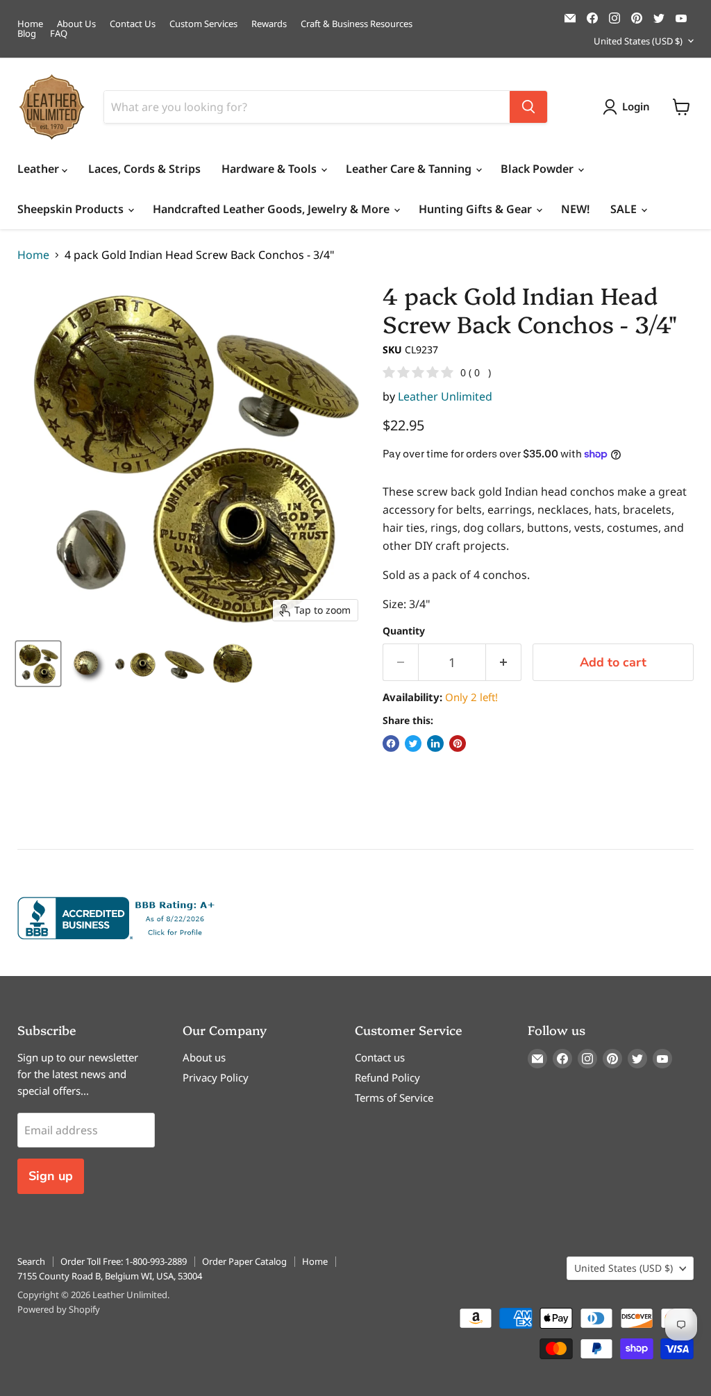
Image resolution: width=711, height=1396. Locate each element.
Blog (26, 33)
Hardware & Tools (270, 168)
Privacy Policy (216, 1077)
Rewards (269, 24)
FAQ (58, 33)
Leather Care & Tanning (410, 168)
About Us (76, 24)
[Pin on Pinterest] (457, 743)
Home (30, 24)
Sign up (50, 1176)
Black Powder (538, 168)
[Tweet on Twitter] (413, 743)
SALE (624, 209)
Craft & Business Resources (356, 24)
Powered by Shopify (58, 1309)
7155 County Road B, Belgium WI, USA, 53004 (109, 1276)
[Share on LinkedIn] (435, 743)
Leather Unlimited (445, 396)
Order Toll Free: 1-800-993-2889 (123, 1261)
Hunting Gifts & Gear (477, 209)
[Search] (528, 107)
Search (31, 1261)
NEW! (575, 209)
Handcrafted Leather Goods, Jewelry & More (272, 209)
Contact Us (133, 24)
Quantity (404, 631)
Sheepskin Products (71, 209)
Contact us (380, 1057)
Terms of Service (394, 1097)
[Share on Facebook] (391, 743)
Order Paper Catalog (244, 1261)
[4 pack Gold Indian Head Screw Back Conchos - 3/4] (38, 663)
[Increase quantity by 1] (503, 663)
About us (204, 1057)
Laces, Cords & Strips (144, 168)
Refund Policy (387, 1077)
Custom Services (203, 24)
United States (638, 41)
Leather (39, 168)
